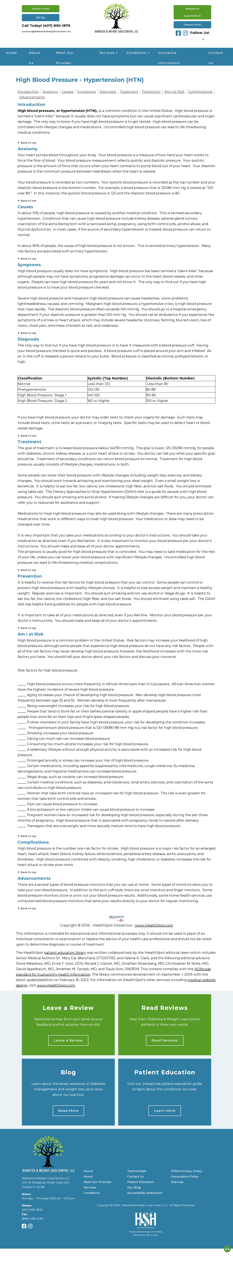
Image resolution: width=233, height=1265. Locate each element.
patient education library (65, 953)
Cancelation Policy (185, 1176)
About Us (34, 54)
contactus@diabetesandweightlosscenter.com (46, 31)
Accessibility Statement (144, 1193)
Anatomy (50, 92)
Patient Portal (192, 24)
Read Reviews (165, 1007)
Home (11, 53)
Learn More (165, 1111)
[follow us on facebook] (178, 33)
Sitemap (177, 1182)
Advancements (32, 97)
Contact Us (215, 54)
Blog (68, 1072)
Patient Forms (40, 8)
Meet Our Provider (65, 54)
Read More (68, 1111)
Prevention (151, 92)
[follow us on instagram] (185, 33)
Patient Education (164, 1072)
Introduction (28, 92)
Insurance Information (169, 54)
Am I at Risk (174, 92)
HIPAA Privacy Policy (186, 1171)
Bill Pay (40, 17)
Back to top (28, 142)
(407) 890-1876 (56, 26)
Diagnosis (107, 92)
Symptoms (86, 92)
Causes (68, 92)
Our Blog (134, 1187)
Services (107, 53)
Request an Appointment (192, 12)
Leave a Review (68, 1007)
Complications (200, 92)
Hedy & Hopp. (152, 1235)
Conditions (136, 53)
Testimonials (136, 1171)
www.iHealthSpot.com (154, 925)
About (88, 1176)
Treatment (129, 92)
